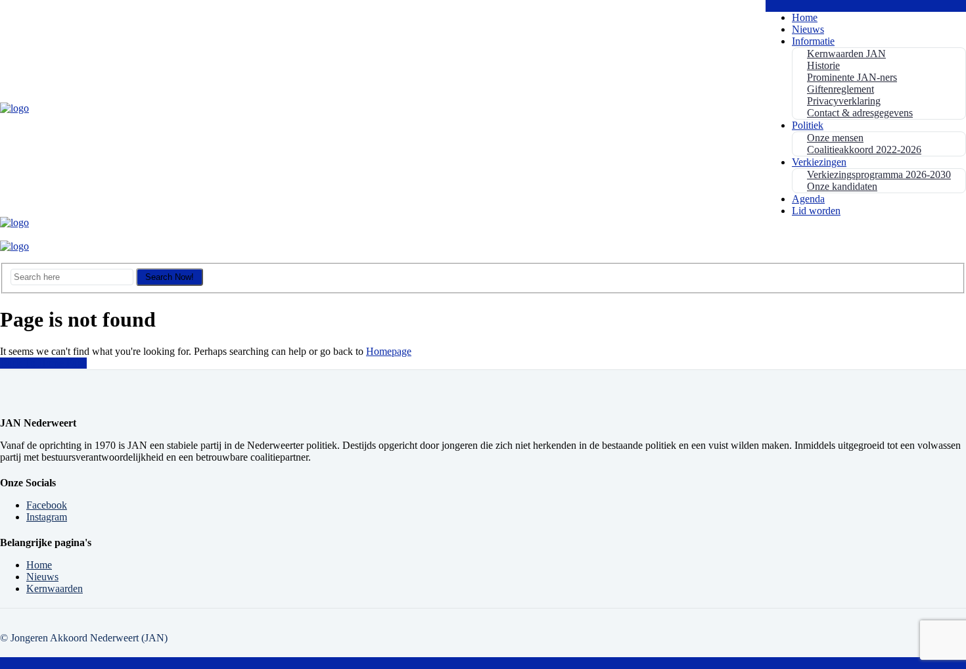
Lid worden (816, 210)
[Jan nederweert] (14, 108)
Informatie (813, 41)
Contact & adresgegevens (860, 112)
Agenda (808, 198)
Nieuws (808, 29)
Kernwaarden (54, 588)
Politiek (807, 125)
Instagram (46, 516)
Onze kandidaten (842, 186)
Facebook (46, 505)
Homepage (388, 351)
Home (804, 17)
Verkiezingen (819, 162)
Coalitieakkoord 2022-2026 (864, 149)
